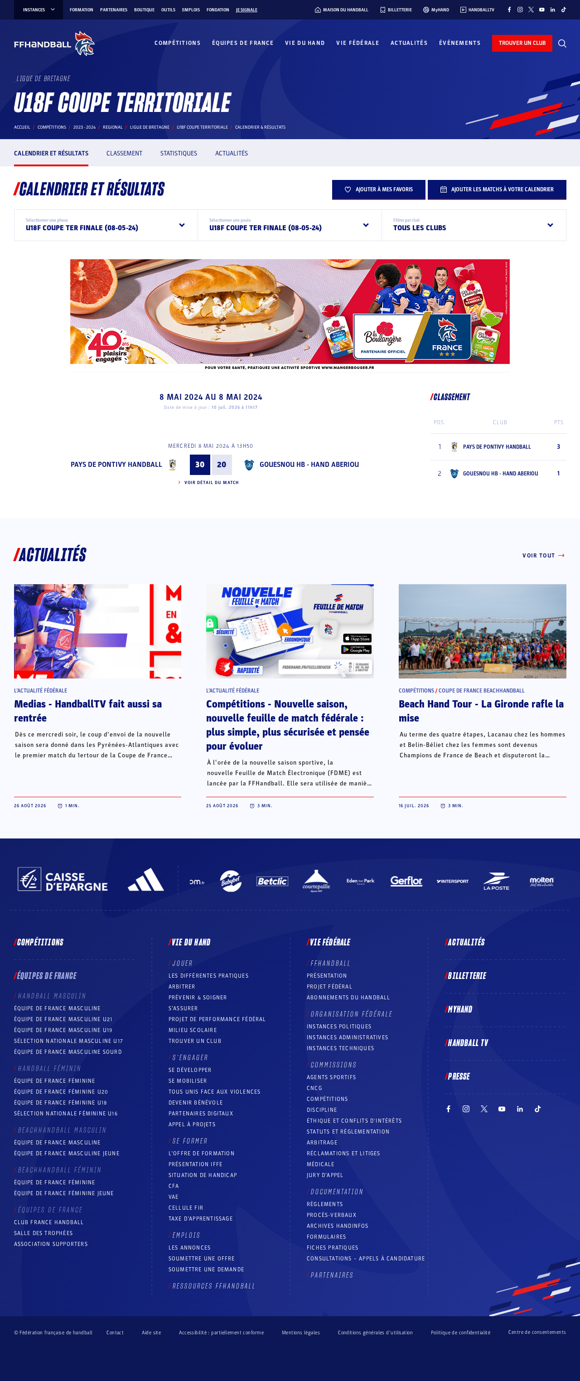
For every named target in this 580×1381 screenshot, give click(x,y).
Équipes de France (243, 43)
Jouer (183, 963)
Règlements (325, 1204)
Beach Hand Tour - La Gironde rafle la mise (481, 711)
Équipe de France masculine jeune (67, 1153)
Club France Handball (49, 1222)
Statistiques (178, 153)
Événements (460, 43)
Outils (168, 10)
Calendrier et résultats (51, 153)
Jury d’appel (325, 1175)
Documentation (337, 1192)
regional (113, 127)
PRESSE (459, 1076)
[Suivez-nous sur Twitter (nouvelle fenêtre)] (531, 9)
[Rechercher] (562, 43)
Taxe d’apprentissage (201, 1219)
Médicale (321, 1164)
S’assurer (183, 1008)
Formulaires (326, 1237)
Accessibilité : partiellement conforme (221, 1333)
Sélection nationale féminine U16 (66, 1113)
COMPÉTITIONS (327, 1099)
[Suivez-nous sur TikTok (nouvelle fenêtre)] (563, 9)
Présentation (327, 976)
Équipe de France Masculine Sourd (68, 1052)
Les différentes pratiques (209, 976)
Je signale (246, 10)
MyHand (460, 1009)
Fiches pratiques (332, 1248)
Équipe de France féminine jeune (64, 1193)
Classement (124, 153)
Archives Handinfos (338, 1226)
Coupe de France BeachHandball (482, 691)
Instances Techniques (340, 1048)
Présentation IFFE (195, 1164)
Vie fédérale (357, 43)
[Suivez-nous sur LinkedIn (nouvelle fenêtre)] (553, 9)
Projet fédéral (330, 987)
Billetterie (467, 976)
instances (34, 10)
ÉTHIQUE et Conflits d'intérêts (354, 1121)
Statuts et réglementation (348, 1132)
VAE (174, 1197)
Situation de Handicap (203, 1175)
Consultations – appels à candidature (366, 1258)
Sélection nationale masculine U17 (69, 1041)
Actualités (409, 43)
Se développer (190, 1070)
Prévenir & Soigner (198, 997)
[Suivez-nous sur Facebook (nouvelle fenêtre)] (509, 9)
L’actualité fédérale (40, 691)
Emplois (191, 10)
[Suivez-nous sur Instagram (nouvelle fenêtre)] (520, 9)
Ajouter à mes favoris (384, 189)
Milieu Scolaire (193, 1030)
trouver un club (522, 43)
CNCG (314, 1088)
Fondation (218, 10)
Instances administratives (347, 1037)
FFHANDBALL (331, 963)
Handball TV (468, 1043)
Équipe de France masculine (57, 1008)
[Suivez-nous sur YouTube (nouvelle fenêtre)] (542, 9)
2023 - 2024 (84, 127)
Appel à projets (192, 1124)
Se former (190, 1141)
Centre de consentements (537, 1332)
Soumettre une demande (206, 1269)
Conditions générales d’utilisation (375, 1333)
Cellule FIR (186, 1208)
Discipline (322, 1110)
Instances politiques (339, 1026)
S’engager (190, 1057)
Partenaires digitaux (201, 1113)
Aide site (151, 1333)
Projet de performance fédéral (217, 1019)
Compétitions (178, 43)
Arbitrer (182, 987)
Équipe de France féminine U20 (61, 1092)
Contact (115, 1333)
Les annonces (190, 1248)
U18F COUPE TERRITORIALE (202, 127)
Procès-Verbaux (332, 1215)
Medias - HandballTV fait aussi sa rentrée (88, 711)
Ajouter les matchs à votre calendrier (502, 189)
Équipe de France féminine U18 (60, 1103)
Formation (81, 10)
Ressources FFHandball (214, 1286)
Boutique (144, 10)
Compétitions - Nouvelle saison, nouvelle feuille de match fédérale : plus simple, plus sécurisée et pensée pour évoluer (287, 725)
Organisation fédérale (352, 1014)
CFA (174, 1186)
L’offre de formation (202, 1153)
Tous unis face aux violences (215, 1092)
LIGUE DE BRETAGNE (149, 127)
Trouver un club (195, 1041)
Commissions (334, 1065)
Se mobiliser (188, 1081)
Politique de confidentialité (460, 1333)
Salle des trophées (43, 1233)
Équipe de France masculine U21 (63, 1019)
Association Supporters (51, 1244)
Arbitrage (322, 1142)
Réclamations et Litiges (344, 1153)
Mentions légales (301, 1333)
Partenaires (113, 10)
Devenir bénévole (196, 1103)
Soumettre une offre (202, 1258)
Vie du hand (305, 43)
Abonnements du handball (349, 997)
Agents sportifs (331, 1077)
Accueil (22, 127)
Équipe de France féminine (55, 1081)
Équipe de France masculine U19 (63, 1030)
